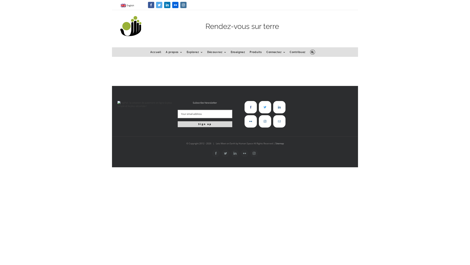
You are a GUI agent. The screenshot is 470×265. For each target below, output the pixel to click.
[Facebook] (251, 107)
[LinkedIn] (279, 107)
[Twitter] (265, 107)
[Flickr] (251, 121)
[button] (312, 52)
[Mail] (279, 121)
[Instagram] (265, 121)
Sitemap (279, 143)
